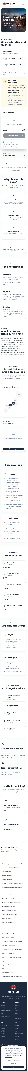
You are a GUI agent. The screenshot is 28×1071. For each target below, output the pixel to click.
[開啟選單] (22, 3)
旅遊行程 (3, 1036)
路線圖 (16, 1013)
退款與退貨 (17, 1036)
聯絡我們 (17, 1028)
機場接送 (3, 1031)
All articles (17, 1016)
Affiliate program (19, 1033)
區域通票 (3, 1008)
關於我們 (17, 1025)
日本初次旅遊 (18, 1018)
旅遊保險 (3, 1028)
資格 (2, 1013)
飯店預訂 (3, 1033)
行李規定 (17, 1010)
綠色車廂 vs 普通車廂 (6, 1010)
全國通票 (3, 1005)
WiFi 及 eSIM (4, 1025)
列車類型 (17, 1008)
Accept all (13, 1067)
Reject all (13, 1063)
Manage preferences (13, 1060)
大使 (16, 1031)
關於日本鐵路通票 (5, 1016)
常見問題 (17, 1039)
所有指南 (17, 1005)
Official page (14, 449)
